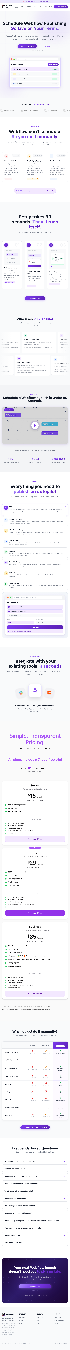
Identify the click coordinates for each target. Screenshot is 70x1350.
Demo (22, 6)
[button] (35, 425)
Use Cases (16, 6)
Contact (56, 1323)
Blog (45, 6)
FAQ (40, 6)
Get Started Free (61, 6)
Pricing (35, 6)
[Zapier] (49, 693)
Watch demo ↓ (45, 46)
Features (28, 6)
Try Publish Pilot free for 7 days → (35, 1127)
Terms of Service (59, 1320)
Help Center (40, 1317)
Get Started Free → (27, 46)
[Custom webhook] (35, 690)
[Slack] (20, 693)
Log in (50, 6)
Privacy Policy (58, 1317)
